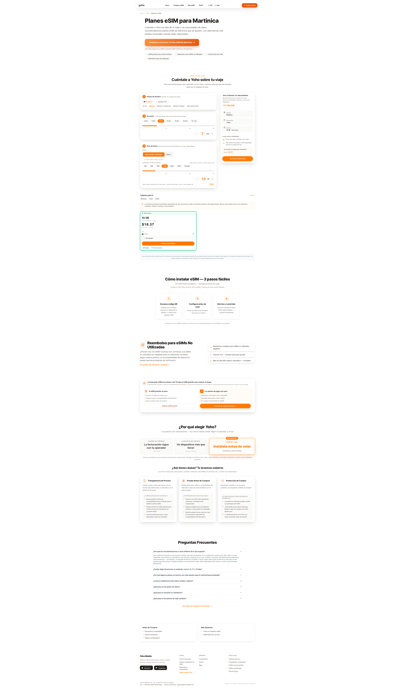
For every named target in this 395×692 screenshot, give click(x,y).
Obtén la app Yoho (185, 672)
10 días (169, 121)
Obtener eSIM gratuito (169, 406)
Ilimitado (187, 166)
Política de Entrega (235, 668)
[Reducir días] (196, 134)
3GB (151, 166)
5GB (158, 166)
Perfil (201, 5)
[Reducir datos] (197, 179)
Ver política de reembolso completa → (155, 365)
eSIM (147, 13)
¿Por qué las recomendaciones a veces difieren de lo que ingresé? (179, 551)
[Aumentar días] (212, 134)
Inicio (167, 5)
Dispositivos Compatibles (153, 631)
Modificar (252, 195)
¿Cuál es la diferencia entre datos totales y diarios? (173, 581)
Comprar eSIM (178, 5)
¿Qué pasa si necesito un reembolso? (167, 593)
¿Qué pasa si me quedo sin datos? (166, 587)
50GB (179, 166)
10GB (164, 166)
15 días (177, 121)
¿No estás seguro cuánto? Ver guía (153, 159)
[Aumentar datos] (212, 179)
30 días (185, 121)
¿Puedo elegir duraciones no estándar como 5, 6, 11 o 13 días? (177, 569)
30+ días (194, 121)
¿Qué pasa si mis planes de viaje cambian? (169, 598)
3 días (146, 121)
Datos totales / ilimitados (153, 154)
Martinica (152, 106)
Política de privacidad (236, 665)
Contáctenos (203, 659)
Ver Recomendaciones (238, 158)
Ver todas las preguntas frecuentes (196, 606)
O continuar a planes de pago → (225, 406)
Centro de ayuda (185, 659)
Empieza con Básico (168, 243)
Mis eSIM (191, 5)
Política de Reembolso (152, 638)
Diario (169, 154)
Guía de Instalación (151, 634)
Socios (201, 662)
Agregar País (162, 102)
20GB (171, 166)
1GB (145, 166)
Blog (200, 665)
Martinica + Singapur (178, 106)
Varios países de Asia (192, 106)
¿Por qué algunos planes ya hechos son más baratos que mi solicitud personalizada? (186, 575)
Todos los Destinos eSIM (211, 631)
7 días (161, 121)
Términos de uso (234, 659)
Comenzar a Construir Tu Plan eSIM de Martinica (170, 42)
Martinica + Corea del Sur (164, 106)
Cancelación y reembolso (237, 662)
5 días (153, 121)
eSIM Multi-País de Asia (211, 634)
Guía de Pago (233, 671)
